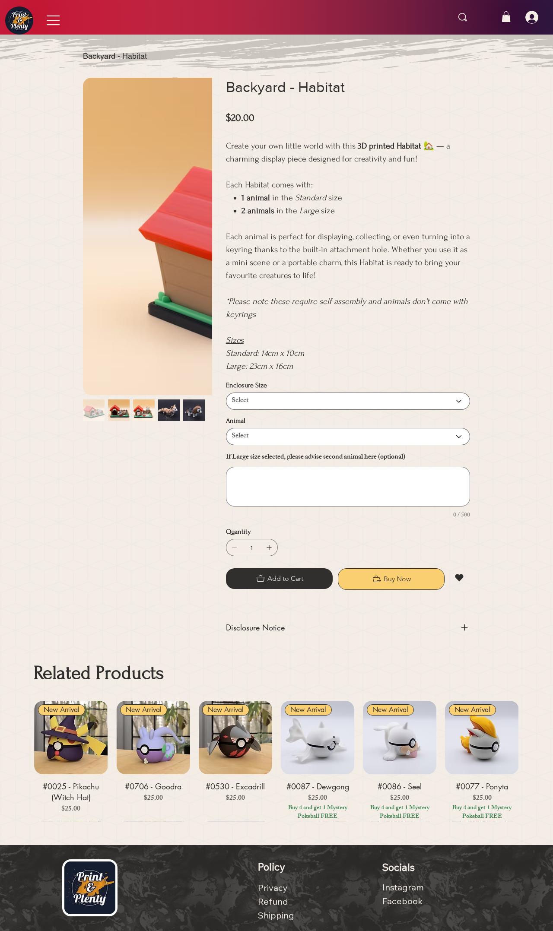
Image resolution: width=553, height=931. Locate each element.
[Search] (463, 17)
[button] (506, 16)
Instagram (403, 881)
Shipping (276, 909)
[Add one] (269, 547)
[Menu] (53, 20)
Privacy (273, 881)
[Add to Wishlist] (460, 577)
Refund (273, 895)
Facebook (402, 895)
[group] (276, 758)
